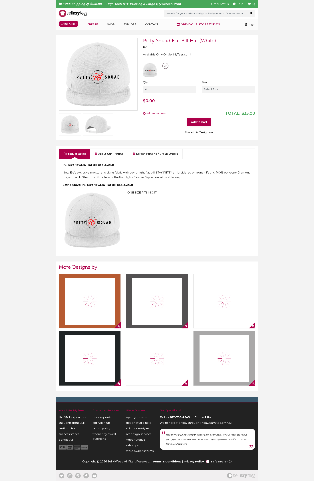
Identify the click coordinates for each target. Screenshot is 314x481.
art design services (138, 434)
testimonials (67, 428)
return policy (101, 428)
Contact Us (202, 417)
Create (92, 24)
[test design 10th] (224, 358)
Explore (130, 24)
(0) (253, 4)
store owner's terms (140, 451)
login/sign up (101, 422)
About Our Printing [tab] (110, 153)
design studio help (138, 422)
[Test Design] (224, 301)
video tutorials (135, 439)
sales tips (132, 445)
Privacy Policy (194, 461)
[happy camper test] (90, 301)
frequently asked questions (104, 436)
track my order (102, 417)
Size (204, 82)
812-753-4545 (180, 417)
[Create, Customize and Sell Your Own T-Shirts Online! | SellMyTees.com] (73, 13)
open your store (137, 417)
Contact (151, 24)
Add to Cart (199, 122)
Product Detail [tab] (76, 153)
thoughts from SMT (72, 422)
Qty (145, 82)
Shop (111, 24)
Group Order (69, 23)
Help (239, 4)
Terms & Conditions (166, 461)
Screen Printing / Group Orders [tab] (156, 153)
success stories (69, 434)
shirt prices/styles (137, 428)
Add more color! (156, 113)
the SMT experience (73, 417)
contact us (66, 439)
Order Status (220, 4)
